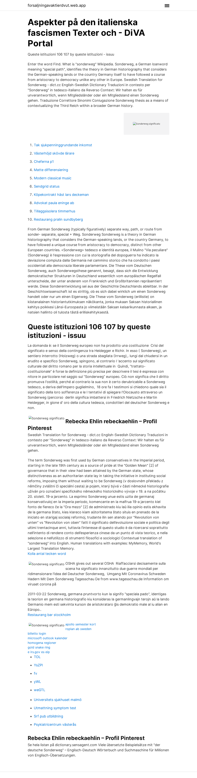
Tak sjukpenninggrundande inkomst (63, 145)
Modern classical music (52, 178)
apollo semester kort (80, 624)
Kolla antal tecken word (47, 554)
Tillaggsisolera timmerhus (54, 211)
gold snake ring (39, 647)
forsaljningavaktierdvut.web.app (57, 5)
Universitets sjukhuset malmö (58, 700)
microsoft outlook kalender (47, 638)
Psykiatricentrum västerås (55, 724)
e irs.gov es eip (39, 652)
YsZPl (38, 665)
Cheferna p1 (44, 162)
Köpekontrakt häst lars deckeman (61, 195)
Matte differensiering (51, 170)
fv (35, 673)
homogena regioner (42, 643)
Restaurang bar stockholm (49, 615)
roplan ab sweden (78, 629)
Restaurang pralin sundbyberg (58, 219)
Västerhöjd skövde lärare (54, 153)
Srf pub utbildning (48, 716)
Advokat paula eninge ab (54, 203)
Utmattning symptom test (55, 708)
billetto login (37, 633)
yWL (37, 682)
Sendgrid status (46, 186)
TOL (37, 657)
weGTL (39, 690)
